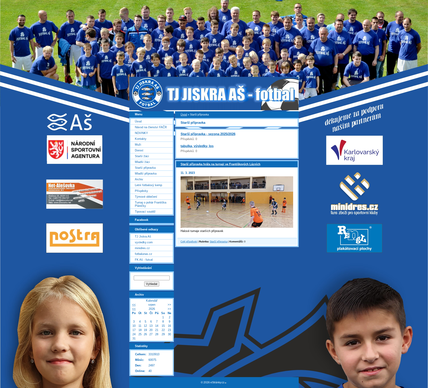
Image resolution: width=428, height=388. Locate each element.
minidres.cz (142, 248)
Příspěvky (141, 191)
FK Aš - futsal (144, 259)
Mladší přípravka (145, 173)
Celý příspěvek (189, 241)
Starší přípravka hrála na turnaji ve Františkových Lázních (220, 164)
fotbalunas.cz (143, 254)
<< (134, 304)
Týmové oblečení (146, 196)
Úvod (184, 114)
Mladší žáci (142, 162)
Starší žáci (142, 156)
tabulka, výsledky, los (197, 146)
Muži (138, 144)
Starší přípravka (218, 241)
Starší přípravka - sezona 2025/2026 (208, 134)
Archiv (139, 179)
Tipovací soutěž (145, 211)
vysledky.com (144, 242)
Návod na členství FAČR (151, 127)
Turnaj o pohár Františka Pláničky (150, 204)
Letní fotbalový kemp (148, 185)
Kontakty (140, 138)
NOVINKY (141, 133)
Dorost (139, 150)
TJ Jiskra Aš (143, 236)
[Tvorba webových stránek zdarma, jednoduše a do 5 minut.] (225, 383)
